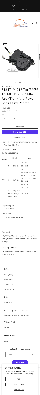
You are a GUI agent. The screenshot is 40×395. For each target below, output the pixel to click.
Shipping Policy (9, 284)
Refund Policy (8, 280)
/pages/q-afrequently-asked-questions (16, 315)
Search (6, 341)
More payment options (20, 137)
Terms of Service (9, 289)
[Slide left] (15, 82)
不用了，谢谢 (19, 384)
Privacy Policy (28, 373)
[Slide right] (24, 82)
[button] (2, 23)
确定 (19, 379)
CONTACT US (8, 303)
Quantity (4, 114)
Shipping (4, 111)
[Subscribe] (32, 354)
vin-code (6, 328)
